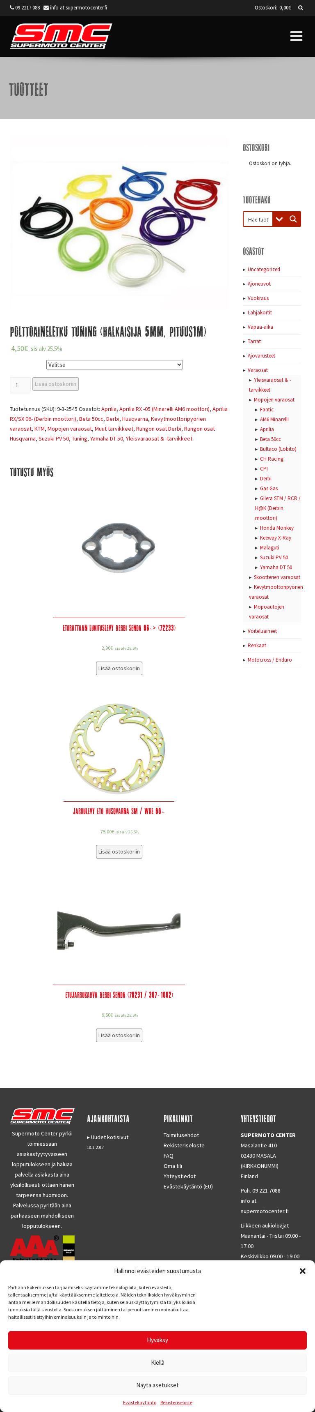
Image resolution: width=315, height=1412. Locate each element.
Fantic (267, 409)
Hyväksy (157, 1340)
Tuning (79, 438)
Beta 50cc (91, 418)
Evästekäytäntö (139, 1402)
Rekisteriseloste (176, 1402)
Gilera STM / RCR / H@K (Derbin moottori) (278, 508)
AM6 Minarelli (274, 419)
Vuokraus (258, 298)
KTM (39, 428)
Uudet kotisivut (109, 1137)
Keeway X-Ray (275, 537)
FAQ (168, 1155)
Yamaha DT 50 (106, 438)
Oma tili (173, 1166)
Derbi (112, 418)
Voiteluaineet (262, 631)
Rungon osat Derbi (158, 428)
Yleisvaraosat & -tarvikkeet (159, 438)
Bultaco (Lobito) (278, 448)
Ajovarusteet (261, 355)
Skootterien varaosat (277, 577)
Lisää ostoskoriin (55, 384)
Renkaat (257, 645)
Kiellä (157, 1362)
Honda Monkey (277, 527)
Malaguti (269, 547)
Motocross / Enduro (270, 659)
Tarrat (254, 341)
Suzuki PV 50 (54, 438)
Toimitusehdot (181, 1135)
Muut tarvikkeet (114, 428)
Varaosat (258, 370)
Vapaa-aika (260, 326)
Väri (16, 363)
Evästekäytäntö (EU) (188, 1186)
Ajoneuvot (259, 283)
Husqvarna (135, 418)
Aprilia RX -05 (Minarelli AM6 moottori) (164, 409)
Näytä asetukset (157, 1385)
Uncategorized (264, 269)
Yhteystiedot (180, 1176)
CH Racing (271, 458)
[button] (303, 1271)
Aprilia (108, 409)
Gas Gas (269, 488)
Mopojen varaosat (70, 428)
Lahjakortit (260, 312)
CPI (264, 468)
